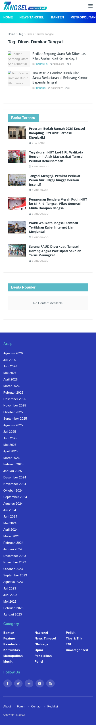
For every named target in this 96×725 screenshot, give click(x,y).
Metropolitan (83, 17)
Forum (21, 706)
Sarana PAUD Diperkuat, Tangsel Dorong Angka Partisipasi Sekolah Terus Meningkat (55, 250)
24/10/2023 (58, 64)
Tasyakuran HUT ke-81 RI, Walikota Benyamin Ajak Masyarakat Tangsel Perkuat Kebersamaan (56, 156)
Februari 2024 (13, 542)
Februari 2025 (13, 464)
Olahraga (41, 644)
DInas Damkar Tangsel (40, 34)
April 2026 (10, 379)
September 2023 (15, 575)
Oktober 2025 (13, 412)
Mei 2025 (10, 444)
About (7, 706)
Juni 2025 (10, 438)
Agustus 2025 (13, 425)
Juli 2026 (9, 360)
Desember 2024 (14, 477)
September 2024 (15, 497)
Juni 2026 (10, 366)
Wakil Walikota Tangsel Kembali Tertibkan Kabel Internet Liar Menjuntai (53, 227)
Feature (9, 638)
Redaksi (41, 88)
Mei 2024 (10, 523)
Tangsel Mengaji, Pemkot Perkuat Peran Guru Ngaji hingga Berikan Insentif (54, 180)
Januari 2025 (12, 471)
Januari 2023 (12, 614)
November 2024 (14, 484)
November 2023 (14, 562)
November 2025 (14, 405)
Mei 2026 (10, 372)
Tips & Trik (74, 638)
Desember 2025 (14, 399)
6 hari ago (38, 143)
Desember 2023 (14, 556)
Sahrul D (42, 64)
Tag (21, 34)
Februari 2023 (13, 608)
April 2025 (10, 451)
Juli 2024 (9, 510)
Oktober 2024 (13, 490)
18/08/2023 (56, 88)
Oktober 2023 (13, 569)
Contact (36, 706)
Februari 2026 (13, 392)
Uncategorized (77, 650)
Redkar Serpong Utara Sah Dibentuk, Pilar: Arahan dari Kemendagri (59, 55)
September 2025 (15, 418)
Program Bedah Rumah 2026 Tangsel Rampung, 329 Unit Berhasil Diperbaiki (57, 132)
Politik (70, 632)
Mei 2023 (10, 601)
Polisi (39, 661)
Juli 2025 (9, 431)
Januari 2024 (12, 549)
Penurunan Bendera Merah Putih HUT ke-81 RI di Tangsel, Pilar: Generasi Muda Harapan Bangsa (58, 203)
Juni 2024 (10, 516)
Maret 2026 (11, 386)
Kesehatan (11, 644)
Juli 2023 (9, 588)
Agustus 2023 (13, 582)
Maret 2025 (11, 458)
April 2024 (10, 529)
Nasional (41, 632)
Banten (57, 17)
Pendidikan (43, 655)
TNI (68, 644)
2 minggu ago (39, 166)
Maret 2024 (11, 536)
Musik (8, 661)
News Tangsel (31, 17)
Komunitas (11, 650)
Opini (39, 650)
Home (8, 17)
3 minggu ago (39, 237)
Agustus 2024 (13, 503)
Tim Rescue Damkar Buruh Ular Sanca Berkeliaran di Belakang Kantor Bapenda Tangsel (59, 77)
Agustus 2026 (13, 353)
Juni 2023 (10, 595)
